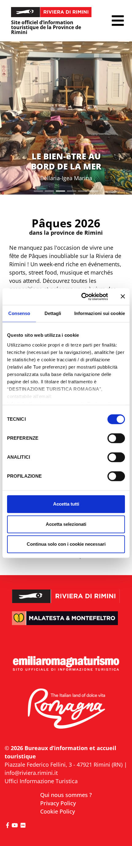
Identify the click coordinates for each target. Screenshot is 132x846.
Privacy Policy (58, 803)
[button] (118, 21)
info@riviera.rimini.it (31, 772)
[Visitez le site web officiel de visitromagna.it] (66, 709)
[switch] (116, 438)
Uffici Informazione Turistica (41, 781)
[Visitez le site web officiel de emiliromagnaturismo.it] (66, 664)
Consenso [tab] (19, 313)
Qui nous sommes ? (66, 795)
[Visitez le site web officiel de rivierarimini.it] (66, 592)
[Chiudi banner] (123, 296)
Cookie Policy (57, 811)
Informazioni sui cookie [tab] (99, 313)
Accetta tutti (66, 503)
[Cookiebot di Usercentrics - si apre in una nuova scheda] (82, 297)
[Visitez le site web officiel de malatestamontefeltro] (66, 622)
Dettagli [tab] (53, 313)
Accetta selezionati (66, 524)
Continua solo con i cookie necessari (66, 544)
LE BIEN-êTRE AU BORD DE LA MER (66, 161)
